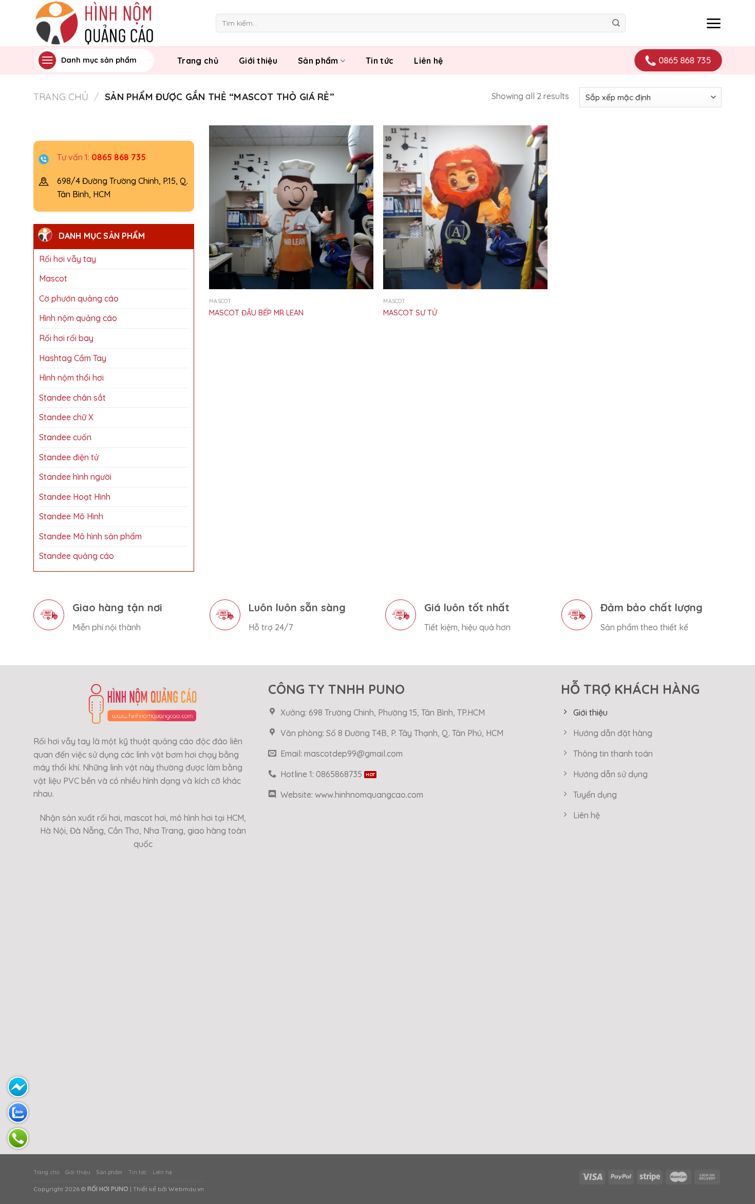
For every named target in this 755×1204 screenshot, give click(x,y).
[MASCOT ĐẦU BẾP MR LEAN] (291, 207)
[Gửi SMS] (18, 1087)
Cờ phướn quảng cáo (79, 298)
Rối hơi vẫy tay (67, 258)
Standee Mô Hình (71, 516)
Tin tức (379, 60)
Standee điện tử (69, 457)
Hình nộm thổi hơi (71, 377)
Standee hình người (75, 477)
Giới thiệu (258, 60)
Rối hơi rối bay (66, 338)
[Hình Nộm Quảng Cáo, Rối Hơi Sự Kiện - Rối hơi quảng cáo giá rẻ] (116, 23)
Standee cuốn (65, 437)
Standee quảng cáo (76, 556)
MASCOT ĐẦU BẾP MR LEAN (256, 312)
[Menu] (713, 23)
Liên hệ (428, 60)
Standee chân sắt (72, 397)
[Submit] (616, 23)
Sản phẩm (318, 60)
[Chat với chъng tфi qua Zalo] (18, 1112)
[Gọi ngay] (18, 1138)
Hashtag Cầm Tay (72, 357)
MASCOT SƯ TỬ (410, 312)
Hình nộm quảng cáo (78, 318)
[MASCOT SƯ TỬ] (465, 207)
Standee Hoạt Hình (74, 497)
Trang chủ (197, 60)
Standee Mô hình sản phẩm (90, 536)
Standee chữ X (66, 417)
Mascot (53, 278)
